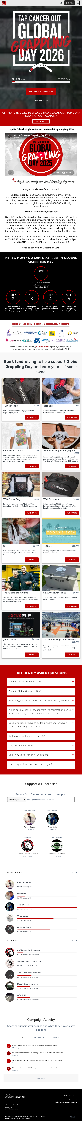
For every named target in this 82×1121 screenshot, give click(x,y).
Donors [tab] (56, 1037)
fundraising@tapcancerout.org (65, 1102)
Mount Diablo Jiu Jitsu (27, 984)
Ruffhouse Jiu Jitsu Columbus (30, 950)
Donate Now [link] (41, 100)
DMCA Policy (26, 1118)
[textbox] (50, 799)
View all (74, 873)
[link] (21, 417)
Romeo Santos (24, 882)
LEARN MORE (41, 121)
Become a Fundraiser (41, 91)
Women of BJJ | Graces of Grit (30, 961)
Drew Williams (24, 927)
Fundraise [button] (32, 417)
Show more (40, 1078)
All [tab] (23, 1037)
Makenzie (21, 893)
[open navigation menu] (78, 3)
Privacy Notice (34, 1116)
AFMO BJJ (21, 995)
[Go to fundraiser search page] (61, 2)
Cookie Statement (14, 1118)
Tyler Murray (23, 916)
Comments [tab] (39, 1037)
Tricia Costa (23, 905)
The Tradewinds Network (29, 972)
